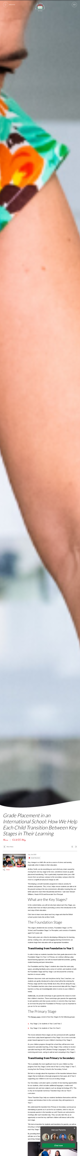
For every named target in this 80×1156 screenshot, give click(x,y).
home (5, 840)
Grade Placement (35, 858)
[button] (58, 1145)
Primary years (36, 1017)
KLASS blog (19, 840)
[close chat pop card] (74, 1128)
